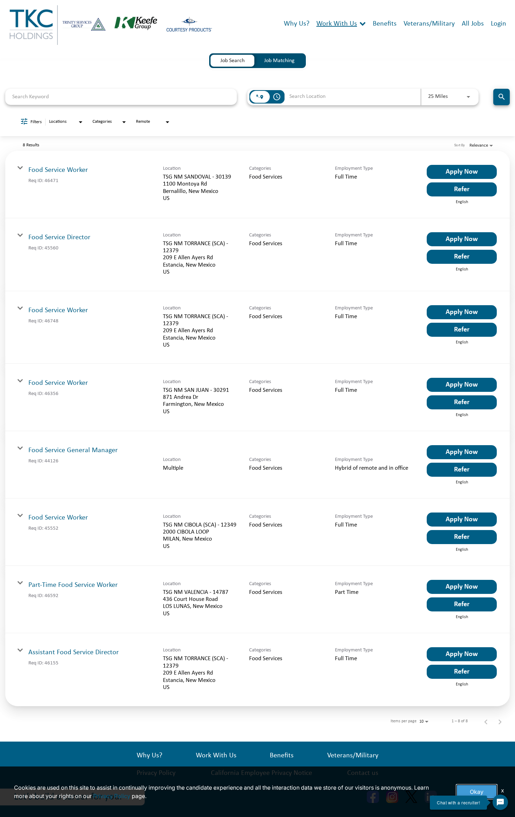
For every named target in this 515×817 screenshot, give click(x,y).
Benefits (385, 23)
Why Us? (296, 23)
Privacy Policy (111, 795)
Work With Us (336, 23)
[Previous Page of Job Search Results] (486, 721)
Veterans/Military (429, 23)
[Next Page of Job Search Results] (500, 721)
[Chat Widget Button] (500, 802)
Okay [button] (476, 791)
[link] (257, 184)
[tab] (232, 61)
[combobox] (121, 96)
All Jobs (473, 23)
